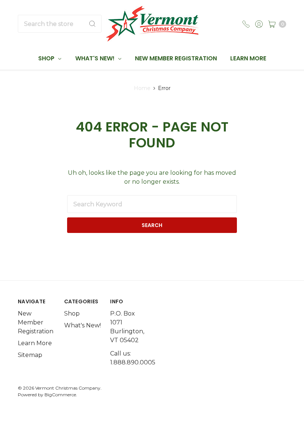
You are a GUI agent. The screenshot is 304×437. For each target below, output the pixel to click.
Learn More (248, 58)
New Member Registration (176, 58)
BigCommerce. (60, 394)
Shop (47, 58)
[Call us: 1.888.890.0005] (246, 23)
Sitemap (30, 354)
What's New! (95, 58)
